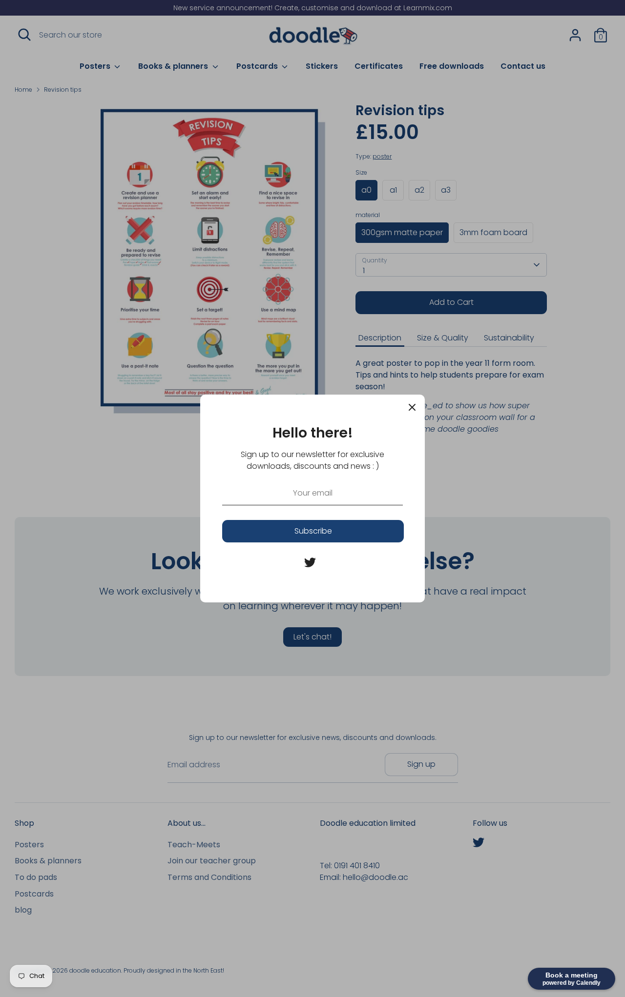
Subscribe (313, 531)
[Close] (412, 407)
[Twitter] (310, 562)
